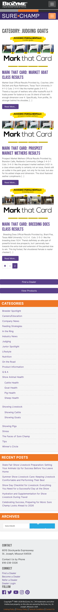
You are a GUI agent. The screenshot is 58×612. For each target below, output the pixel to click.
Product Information (13, 365)
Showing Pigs (9, 424)
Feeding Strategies (12, 324)
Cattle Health (12, 381)
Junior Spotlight (10, 344)
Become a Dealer (11, 574)
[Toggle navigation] (52, 4)
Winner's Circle (10, 444)
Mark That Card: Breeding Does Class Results (26, 225)
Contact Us (50, 607)
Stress (5, 429)
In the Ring (8, 329)
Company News (10, 319)
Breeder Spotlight (11, 309)
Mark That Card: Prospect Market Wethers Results (22, 149)
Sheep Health (12, 396)
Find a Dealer (29, 280)
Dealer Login (9, 581)
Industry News (9, 334)
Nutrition (7, 355)
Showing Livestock (12, 405)
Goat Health (11, 386)
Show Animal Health (13, 375)
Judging (6, 339)
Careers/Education (12, 314)
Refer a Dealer (9, 578)
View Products (29, 289)
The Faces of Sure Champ (16, 434)
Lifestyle (6, 349)
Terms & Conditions (36, 607)
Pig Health (10, 391)
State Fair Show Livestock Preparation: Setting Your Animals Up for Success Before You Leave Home (27, 466)
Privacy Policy (22, 607)
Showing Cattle (13, 410)
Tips (4, 439)
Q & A (5, 370)
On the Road (8, 360)
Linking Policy (9, 607)
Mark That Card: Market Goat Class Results (25, 73)
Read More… (10, 105)
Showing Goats (13, 415)
